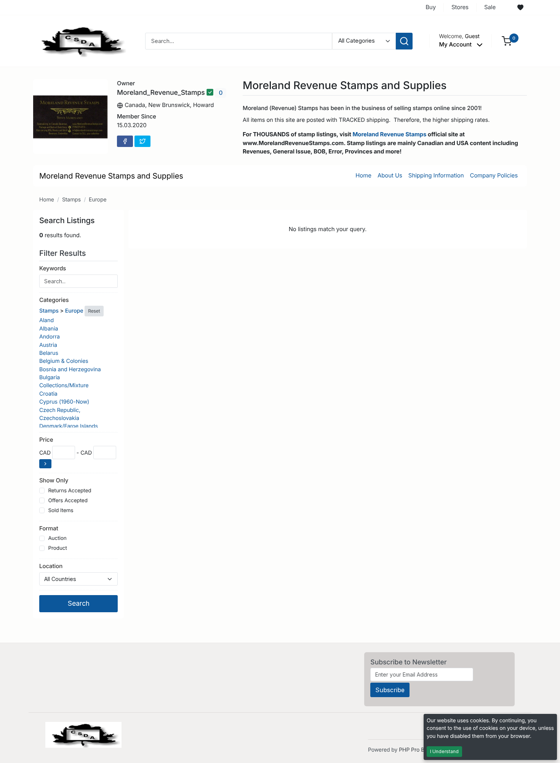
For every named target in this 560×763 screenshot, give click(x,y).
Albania (48, 329)
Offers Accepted (68, 501)
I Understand (444, 751)
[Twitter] (142, 141)
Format (48, 528)
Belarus (48, 353)
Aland (46, 320)
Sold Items (60, 511)
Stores (460, 7)
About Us (390, 175)
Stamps (71, 199)
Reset (94, 311)
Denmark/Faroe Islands (68, 426)
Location (50, 566)
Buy (431, 7)
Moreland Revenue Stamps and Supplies (111, 175)
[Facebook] (125, 141)
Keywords (52, 268)
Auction (57, 538)
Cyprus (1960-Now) (64, 402)
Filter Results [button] (63, 253)
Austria (48, 345)
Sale (490, 7)
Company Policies (494, 175)
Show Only (53, 480)
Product (57, 548)
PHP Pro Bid (414, 750)
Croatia (48, 394)
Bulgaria (49, 377)
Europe (97, 199)
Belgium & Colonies (63, 361)
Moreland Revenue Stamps (389, 134)
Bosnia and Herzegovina (70, 369)
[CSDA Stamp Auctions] (80, 40)
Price (46, 439)
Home (363, 175)
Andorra (49, 337)
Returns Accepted (69, 491)
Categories (54, 299)
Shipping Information (436, 175)
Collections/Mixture (63, 385)
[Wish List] (520, 7)
